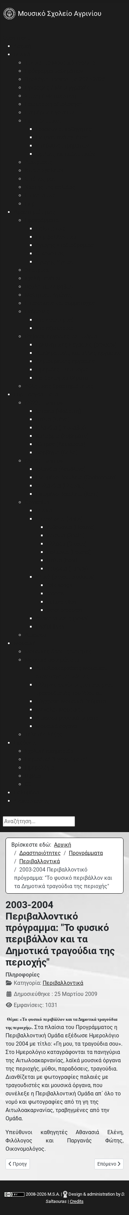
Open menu (17, 38)
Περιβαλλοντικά (63, 983)
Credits (77, 1201)
